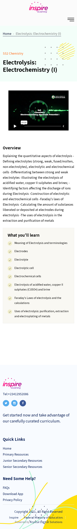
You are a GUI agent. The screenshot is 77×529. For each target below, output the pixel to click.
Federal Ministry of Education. (43, 517)
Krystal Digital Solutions (46, 522)
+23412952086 (18, 394)
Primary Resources (16, 454)
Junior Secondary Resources (22, 460)
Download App (13, 493)
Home (7, 33)
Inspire (14, 517)
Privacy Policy (12, 499)
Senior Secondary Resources (22, 466)
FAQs (6, 487)
